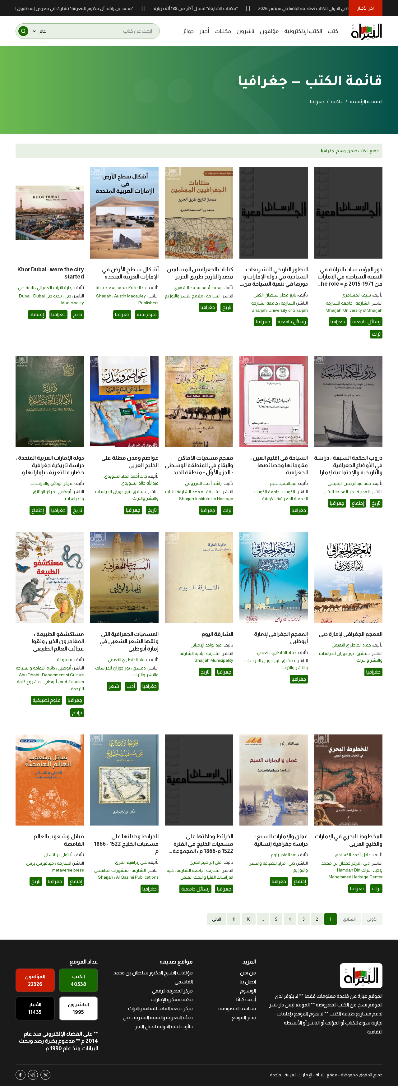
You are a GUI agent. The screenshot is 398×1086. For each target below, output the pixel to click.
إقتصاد (37, 314)
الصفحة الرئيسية (366, 101)
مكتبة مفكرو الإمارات (172, 999)
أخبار (204, 31)
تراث (376, 334)
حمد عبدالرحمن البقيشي (349, 483)
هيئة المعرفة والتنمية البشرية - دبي (158, 1017)
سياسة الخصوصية (237, 1008)
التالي (216, 919)
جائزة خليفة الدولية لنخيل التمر (164, 1026)
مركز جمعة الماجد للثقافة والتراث (160, 1008)
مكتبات (223, 31)
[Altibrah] (366, 31)
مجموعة (64, 659)
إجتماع (358, 503)
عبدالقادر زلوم (283, 854)
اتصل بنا (248, 981)
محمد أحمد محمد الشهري (198, 287)
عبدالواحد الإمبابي (206, 644)
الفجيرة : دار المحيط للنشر (347, 491)
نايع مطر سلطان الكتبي (274, 294)
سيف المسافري (356, 294)
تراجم (77, 712)
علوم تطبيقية (46, 700)
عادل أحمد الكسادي (353, 854)
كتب (333, 31)
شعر (114, 686)
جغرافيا (338, 321)
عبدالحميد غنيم (283, 483)
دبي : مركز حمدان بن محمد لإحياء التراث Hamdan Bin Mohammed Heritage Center (351, 870)
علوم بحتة (147, 314)
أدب (131, 686)
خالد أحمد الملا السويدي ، (124, 476)
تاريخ (226, 307)
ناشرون (245, 31)
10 (249, 919)
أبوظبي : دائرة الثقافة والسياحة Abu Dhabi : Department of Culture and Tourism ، (50, 674)
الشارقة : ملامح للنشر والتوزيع (192, 295)
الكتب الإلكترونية (303, 31)
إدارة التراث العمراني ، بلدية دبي (45, 287)
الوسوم (248, 990)
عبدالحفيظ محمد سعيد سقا (121, 287)
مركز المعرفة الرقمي (172, 990)
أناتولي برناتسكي (58, 854)
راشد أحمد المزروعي (203, 483)
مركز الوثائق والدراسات (51, 483)
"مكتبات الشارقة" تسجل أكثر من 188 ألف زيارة (225, 8)
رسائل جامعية (366, 321)
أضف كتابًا (246, 999)
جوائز (188, 31)
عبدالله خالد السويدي (140, 483)
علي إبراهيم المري (206, 862)
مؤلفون (269, 31)
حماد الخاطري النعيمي (351, 644)
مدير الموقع (244, 1017)
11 (233, 919)
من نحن (248, 972)
